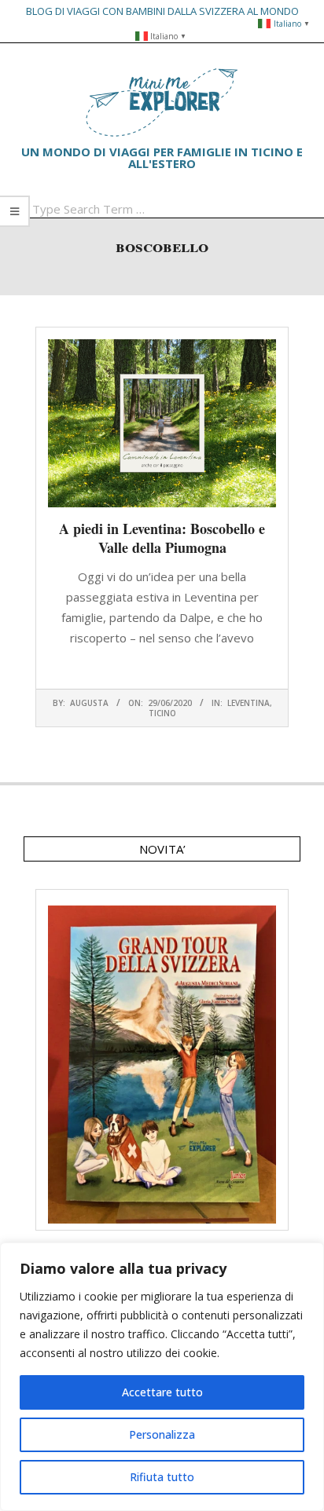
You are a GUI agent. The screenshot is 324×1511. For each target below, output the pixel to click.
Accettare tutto (162, 1392)
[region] (162, 1376)
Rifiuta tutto (162, 1476)
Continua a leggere (162, 668)
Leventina (248, 702)
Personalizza (162, 1434)
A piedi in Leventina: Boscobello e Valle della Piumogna (162, 538)
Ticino (162, 713)
